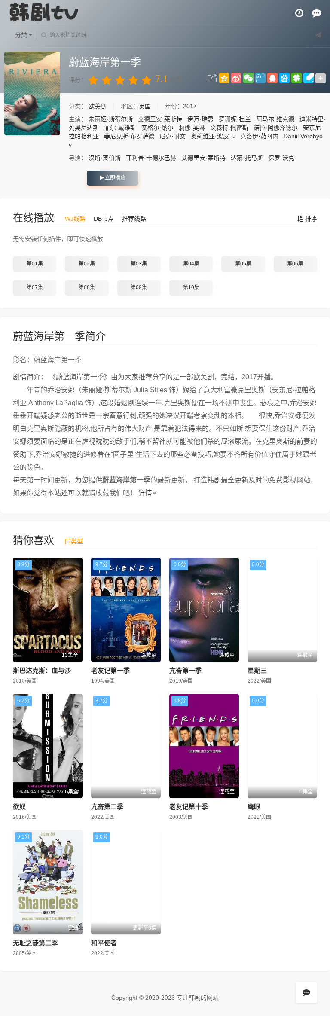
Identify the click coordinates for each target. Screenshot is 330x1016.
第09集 (139, 287)
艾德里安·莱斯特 (160, 119)
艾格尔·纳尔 (157, 127)
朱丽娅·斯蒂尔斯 (111, 119)
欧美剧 (98, 106)
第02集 (87, 264)
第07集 (35, 287)
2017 (190, 106)
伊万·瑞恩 (200, 119)
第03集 (139, 264)
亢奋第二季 (107, 806)
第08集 (87, 287)
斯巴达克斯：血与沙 (42, 670)
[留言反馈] (316, 13)
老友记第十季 (188, 806)
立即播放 (114, 178)
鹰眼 (254, 806)
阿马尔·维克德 (275, 119)
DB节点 (104, 218)
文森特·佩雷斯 (229, 127)
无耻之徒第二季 (35, 942)
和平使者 (104, 942)
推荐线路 (134, 218)
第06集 (295, 264)
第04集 (191, 264)
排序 (310, 218)
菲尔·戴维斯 (120, 127)
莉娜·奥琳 (192, 127)
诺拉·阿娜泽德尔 (276, 127)
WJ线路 (75, 218)
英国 (145, 106)
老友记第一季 (110, 670)
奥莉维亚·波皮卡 (213, 136)
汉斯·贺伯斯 (105, 157)
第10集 (191, 287)
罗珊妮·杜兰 (235, 119)
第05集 (243, 264)
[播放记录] (299, 13)
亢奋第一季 (185, 670)
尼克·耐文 (172, 136)
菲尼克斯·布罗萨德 (129, 136)
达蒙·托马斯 (247, 157)
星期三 (257, 670)
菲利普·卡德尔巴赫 (151, 157)
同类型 (74, 541)
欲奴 (19, 806)
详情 (145, 493)
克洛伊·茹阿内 (259, 136)
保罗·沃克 (281, 157)
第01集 (35, 264)
